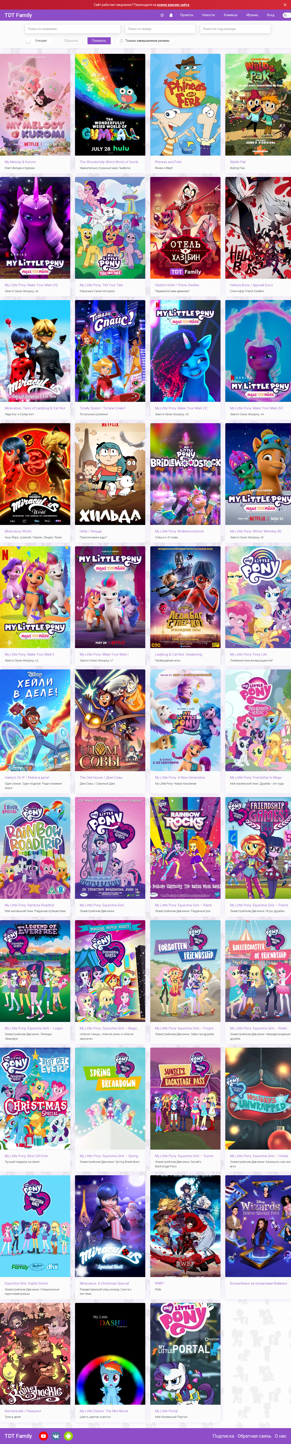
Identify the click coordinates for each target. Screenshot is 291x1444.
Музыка (252, 15)
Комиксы (230, 15)
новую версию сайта (173, 5)
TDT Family (18, 15)
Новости (208, 15)
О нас (280, 1436)
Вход (271, 15)
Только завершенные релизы (147, 40)
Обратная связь (254, 1436)
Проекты (186, 15)
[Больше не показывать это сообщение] (285, 5)
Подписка (223, 1436)
